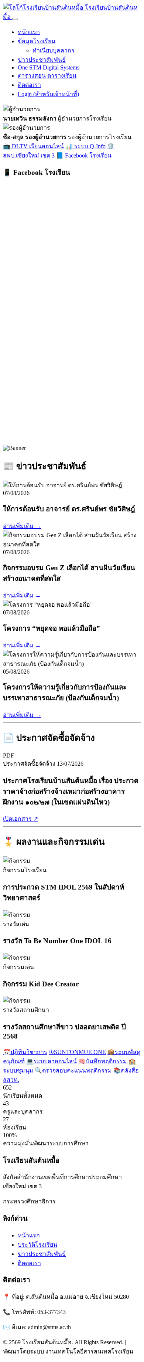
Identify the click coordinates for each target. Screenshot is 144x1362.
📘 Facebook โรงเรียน (84, 155)
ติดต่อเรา (29, 85)
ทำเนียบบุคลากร (53, 50)
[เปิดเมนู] (15, 19)
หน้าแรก (29, 32)
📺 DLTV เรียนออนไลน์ (33, 146)
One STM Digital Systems (48, 67)
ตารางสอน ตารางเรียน (47, 75)
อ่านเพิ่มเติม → (22, 526)
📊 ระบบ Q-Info (85, 146)
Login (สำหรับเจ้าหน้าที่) (48, 94)
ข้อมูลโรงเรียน (36, 41)
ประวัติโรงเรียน (37, 1244)
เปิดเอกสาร (20, 819)
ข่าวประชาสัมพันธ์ (42, 60)
